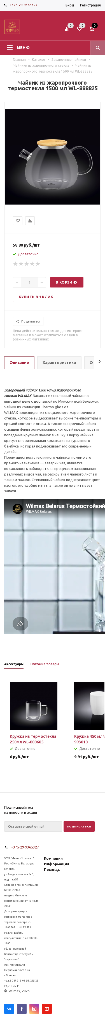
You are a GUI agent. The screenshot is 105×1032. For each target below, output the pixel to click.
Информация (56, 864)
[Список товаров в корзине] (96, 30)
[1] (15, 264)
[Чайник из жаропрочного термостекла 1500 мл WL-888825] (52, 203)
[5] (38, 264)
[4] (32, 264)
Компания (53, 858)
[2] (21, 264)
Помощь (52, 869)
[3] (27, 264)
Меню (23, 47)
